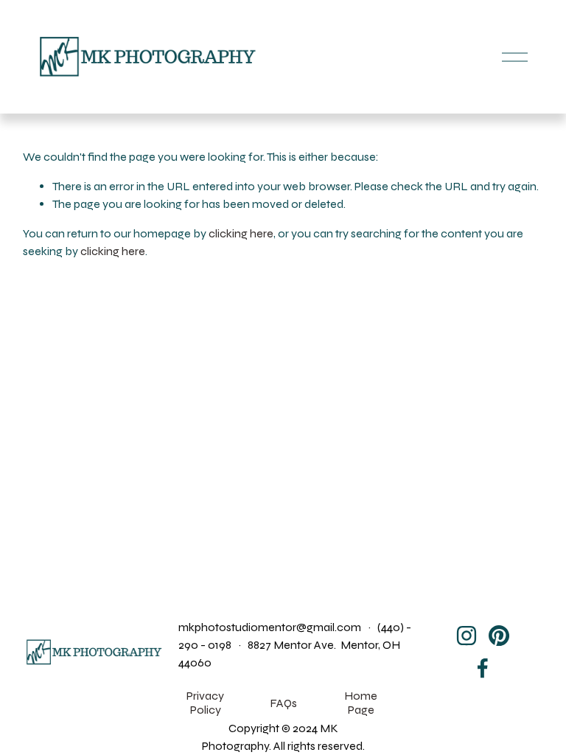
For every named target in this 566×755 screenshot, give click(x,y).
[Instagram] (466, 635)
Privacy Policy (205, 703)
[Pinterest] (499, 635)
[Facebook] (482, 668)
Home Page (360, 703)
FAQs (283, 703)
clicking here (241, 233)
